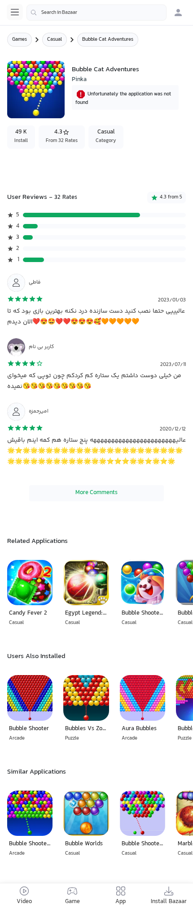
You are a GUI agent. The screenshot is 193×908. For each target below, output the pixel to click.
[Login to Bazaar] (178, 12)
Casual (54, 39)
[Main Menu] (15, 12)
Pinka (79, 80)
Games (19, 39)
